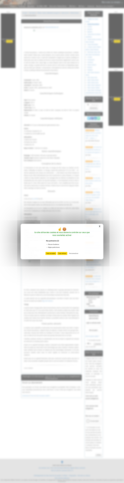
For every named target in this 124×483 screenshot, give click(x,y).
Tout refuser (62, 253)
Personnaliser (73, 253)
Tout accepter (50, 253)
